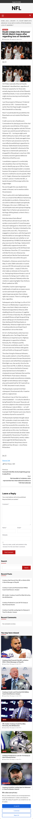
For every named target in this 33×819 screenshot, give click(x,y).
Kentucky (5, 343)
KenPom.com (15, 158)
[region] (16, 804)
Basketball (5, 29)
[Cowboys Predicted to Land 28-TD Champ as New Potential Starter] (16, 742)
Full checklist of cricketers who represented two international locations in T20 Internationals (17, 479)
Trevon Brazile (7, 228)
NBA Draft (19, 240)
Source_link (6, 460)
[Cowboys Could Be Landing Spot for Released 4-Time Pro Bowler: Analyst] (16, 774)
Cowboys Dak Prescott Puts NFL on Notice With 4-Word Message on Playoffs (16, 581)
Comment (5, 504)
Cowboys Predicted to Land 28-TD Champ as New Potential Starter (15, 603)
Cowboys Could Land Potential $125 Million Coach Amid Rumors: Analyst (15, 588)
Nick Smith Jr (23, 226)
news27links (6, 39)
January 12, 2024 (15, 664)
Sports (4, 656)
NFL (16, 8)
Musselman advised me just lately (15, 221)
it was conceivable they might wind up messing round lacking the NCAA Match (16, 96)
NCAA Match (23, 248)
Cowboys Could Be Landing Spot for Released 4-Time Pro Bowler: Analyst (16, 611)
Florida (9, 315)
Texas (22, 402)
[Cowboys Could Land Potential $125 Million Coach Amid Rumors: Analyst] (16, 679)
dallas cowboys (6, 783)
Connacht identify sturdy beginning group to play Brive (16, 472)
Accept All (16, 806)
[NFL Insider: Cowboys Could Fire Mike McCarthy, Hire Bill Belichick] (16, 710)
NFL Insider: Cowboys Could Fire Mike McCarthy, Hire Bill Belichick (16, 596)
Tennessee (6, 345)
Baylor (23, 340)
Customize (16, 810)
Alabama (16, 343)
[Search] (30, 15)
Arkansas (5, 89)
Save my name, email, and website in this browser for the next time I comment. (15, 545)
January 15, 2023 (15, 39)
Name (4, 527)
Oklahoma (5, 338)
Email (19, 527)
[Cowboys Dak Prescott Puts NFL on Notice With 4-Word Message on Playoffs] (16, 647)
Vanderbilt (9, 109)
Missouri (5, 305)
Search (4, 561)
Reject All (16, 815)
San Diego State (19, 335)
